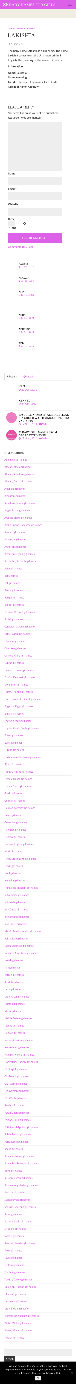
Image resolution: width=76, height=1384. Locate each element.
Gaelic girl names (13, 793)
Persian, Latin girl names (17, 1120)
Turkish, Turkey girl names (18, 1280)
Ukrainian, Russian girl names (20, 1287)
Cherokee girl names (15, 648)
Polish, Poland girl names (17, 1134)
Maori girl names (13, 1011)
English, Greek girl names (17, 721)
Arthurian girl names (15, 547)
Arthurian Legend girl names (19, 554)
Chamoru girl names (15, 641)
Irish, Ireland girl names (16, 917)
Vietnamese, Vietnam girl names (21, 1316)
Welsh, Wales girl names (17, 1323)
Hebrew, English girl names (19, 844)
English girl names (14, 714)
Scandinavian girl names (17, 1200)
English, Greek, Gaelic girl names (21, 728)
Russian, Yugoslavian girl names (21, 1185)
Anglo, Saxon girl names (17, 510)
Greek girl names (13, 815)
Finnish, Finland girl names (18, 772)
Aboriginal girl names (15, 460)
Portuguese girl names (16, 1142)
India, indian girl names (16, 895)
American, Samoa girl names (19, 503)
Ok (38, 1378)
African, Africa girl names (17, 467)
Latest (29, 377)
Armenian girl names (15, 539)
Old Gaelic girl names (15, 1084)
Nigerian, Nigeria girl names (19, 1055)
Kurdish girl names (14, 982)
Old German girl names (16, 1091)
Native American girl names (19, 1040)
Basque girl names (14, 598)
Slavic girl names (13, 1214)
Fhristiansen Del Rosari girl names (22, 757)
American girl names (15, 496)
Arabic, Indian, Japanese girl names (23, 525)
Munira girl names (14, 1026)
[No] (71, 1373)
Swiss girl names (13, 1251)
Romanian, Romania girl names (21, 1163)
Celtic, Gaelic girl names (17, 634)
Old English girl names (16, 1069)
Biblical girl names (14, 605)
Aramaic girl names (14, 532)
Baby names (11, 576)
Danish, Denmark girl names (19, 677)
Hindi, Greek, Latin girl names (20, 859)
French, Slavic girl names (17, 786)
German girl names (14, 801)
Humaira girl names (14, 880)
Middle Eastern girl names (18, 1018)
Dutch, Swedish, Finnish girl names (23, 699)
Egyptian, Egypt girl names (18, 706)
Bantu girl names (13, 590)
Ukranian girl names (15, 1294)
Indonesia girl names (15, 902)
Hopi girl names (12, 873)
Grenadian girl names (15, 822)
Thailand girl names (14, 1272)
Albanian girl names (14, 489)
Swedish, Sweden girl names (19, 1243)
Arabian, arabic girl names (18, 518)
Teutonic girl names (14, 1265)
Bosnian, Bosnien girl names (19, 612)
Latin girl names (13, 989)
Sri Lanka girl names (15, 1229)
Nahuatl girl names (14, 1033)
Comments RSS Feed (21, 246)
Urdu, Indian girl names (17, 1309)
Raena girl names (13, 1149)
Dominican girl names (16, 685)
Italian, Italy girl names (16, 939)
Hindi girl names (13, 851)
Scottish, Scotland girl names (20, 1207)
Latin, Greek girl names (16, 997)
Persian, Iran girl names (16, 1113)
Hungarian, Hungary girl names (21, 888)
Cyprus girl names (14, 663)
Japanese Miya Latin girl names (21, 953)
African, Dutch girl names (18, 481)
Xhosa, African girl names (18, 1330)
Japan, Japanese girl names (19, 946)
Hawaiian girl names (15, 830)
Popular (12, 377)
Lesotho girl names (14, 1004)
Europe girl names (14, 750)
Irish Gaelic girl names (16, 910)
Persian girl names (14, 1105)
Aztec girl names (13, 569)
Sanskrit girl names (14, 1192)
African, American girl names (19, 474)
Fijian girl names (13, 764)
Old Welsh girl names (15, 1098)
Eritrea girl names (13, 735)
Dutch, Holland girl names (18, 692)
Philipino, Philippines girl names (21, 1127)
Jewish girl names (13, 960)
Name (12, 173)
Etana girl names (13, 743)
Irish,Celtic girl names (15, 924)
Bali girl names (12, 583)
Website (13, 204)
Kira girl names (12, 968)
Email (12, 189)
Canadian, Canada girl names (20, 627)
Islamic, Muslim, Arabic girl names (22, 931)
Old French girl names (16, 1076)
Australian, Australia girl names (20, 561)
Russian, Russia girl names (18, 1178)
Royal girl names (13, 1171)
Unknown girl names (21, 29)
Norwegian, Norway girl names (21, 1062)
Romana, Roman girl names (19, 1156)
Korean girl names (14, 975)
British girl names (13, 619)
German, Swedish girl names (19, 808)
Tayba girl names (13, 1258)
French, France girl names (18, 779)
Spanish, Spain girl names (18, 1221)
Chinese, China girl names (18, 656)
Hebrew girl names (14, 837)
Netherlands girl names (16, 1047)
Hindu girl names (13, 866)
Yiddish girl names (14, 1338)
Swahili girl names (14, 1236)
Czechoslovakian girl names (19, 670)
